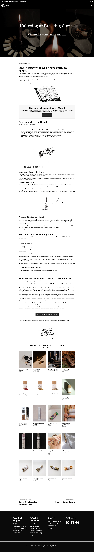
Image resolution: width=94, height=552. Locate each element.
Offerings (63, 6)
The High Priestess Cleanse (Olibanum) (23, 424)
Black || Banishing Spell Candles (38, 451)
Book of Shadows (74, 6)
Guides (59, 34)
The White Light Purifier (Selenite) (38, 424)
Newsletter (16, 533)
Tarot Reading (35, 528)
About (83, 6)
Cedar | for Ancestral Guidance (52, 479)
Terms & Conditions (19, 528)
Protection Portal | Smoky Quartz (37, 370)
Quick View (26, 366)
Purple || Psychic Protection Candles (23, 451)
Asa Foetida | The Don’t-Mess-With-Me (67, 398)
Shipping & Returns (19, 526)
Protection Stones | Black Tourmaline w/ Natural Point (53, 370)
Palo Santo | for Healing (67, 478)
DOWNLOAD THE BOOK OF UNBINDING (47, 314)
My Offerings (34, 526)
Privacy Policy (17, 530)
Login (91, 1)
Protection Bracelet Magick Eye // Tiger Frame (52, 452)
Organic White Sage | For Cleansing (23, 479)
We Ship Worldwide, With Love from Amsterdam (54, 546)
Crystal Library (35, 535)
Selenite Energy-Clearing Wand (65, 451)
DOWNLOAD (47, 115)
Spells (64, 34)
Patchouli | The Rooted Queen (53, 394)
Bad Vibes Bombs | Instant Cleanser (66, 370)
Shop (56, 6)
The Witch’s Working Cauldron (23, 370)
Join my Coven (35, 524)
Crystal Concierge (36, 533)
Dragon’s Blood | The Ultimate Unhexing (23, 394)
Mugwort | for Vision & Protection (38, 479)
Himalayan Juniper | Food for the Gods (37, 394)
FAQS (15, 524)
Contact (50, 528)
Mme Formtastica (35, 34)
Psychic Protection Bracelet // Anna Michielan (66, 424)
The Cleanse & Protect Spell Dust (52, 424)
